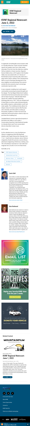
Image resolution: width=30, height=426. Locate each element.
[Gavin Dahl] (4, 175)
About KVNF (5, 399)
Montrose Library (10, 158)
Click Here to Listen (15, 297)
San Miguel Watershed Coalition (13, 161)
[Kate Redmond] (4, 208)
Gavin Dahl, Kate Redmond (8, 361)
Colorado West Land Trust (12, 155)
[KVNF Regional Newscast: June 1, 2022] (14, 344)
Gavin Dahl (5, 25)
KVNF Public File (6, 408)
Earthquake (19, 158)
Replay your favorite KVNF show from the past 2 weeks (15, 292)
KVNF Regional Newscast (15, 12)
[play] (2, 424)
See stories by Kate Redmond (16, 231)
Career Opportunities (7, 402)
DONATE (25, 2)
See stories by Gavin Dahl (15, 200)
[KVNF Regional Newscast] (5, 12)
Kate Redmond (12, 25)
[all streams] (28, 424)
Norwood (8, 164)
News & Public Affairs (7, 353)
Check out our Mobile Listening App (10, 411)
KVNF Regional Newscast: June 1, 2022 (13, 357)
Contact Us (5, 405)
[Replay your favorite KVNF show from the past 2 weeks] (15, 278)
